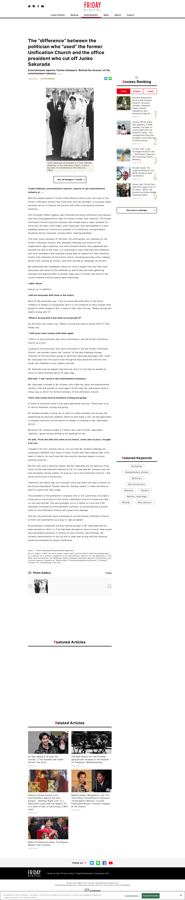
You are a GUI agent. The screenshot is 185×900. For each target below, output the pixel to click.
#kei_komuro (145, 502)
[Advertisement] (70, 671)
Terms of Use (53, 873)
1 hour (123, 91)
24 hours (137, 91)
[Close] (181, 895)
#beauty (128, 490)
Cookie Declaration (84, 873)
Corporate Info (101, 873)
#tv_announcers (136, 484)
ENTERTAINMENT (47, 79)
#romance (136, 466)
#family (126, 502)
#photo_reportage (137, 496)
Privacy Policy (67, 873)
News (106, 15)
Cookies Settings (131, 896)
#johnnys (137, 478)
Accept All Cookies (150, 896)
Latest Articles (58, 15)
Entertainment (91, 15)
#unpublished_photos (137, 472)
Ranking (74, 15)
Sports (118, 15)
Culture (130, 15)
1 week (150, 91)
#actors (145, 490)
